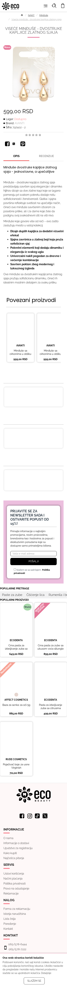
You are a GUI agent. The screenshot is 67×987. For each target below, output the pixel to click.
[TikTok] (37, 815)
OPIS (16, 156)
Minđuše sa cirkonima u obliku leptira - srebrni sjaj (51, 354)
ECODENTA (16, 640)
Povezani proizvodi (31, 300)
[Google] (22, 143)
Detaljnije (46, 973)
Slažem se (34, 980)
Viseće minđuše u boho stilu (39, 390)
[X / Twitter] (15, 143)
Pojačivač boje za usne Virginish (16, 766)
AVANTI (19, 123)
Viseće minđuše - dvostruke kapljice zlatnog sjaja (37, 19)
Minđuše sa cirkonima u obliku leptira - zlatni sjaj (20, 354)
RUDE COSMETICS (16, 759)
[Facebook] (7, 143)
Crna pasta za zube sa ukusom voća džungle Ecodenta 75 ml (50, 649)
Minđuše (43, 15)
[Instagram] (29, 815)
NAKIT (31, 15)
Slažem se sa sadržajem (32, 572)
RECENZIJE (46, 156)
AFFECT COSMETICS (16, 699)
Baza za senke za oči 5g (16, 704)
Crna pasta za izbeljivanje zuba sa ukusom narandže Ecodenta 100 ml (40, 477)
